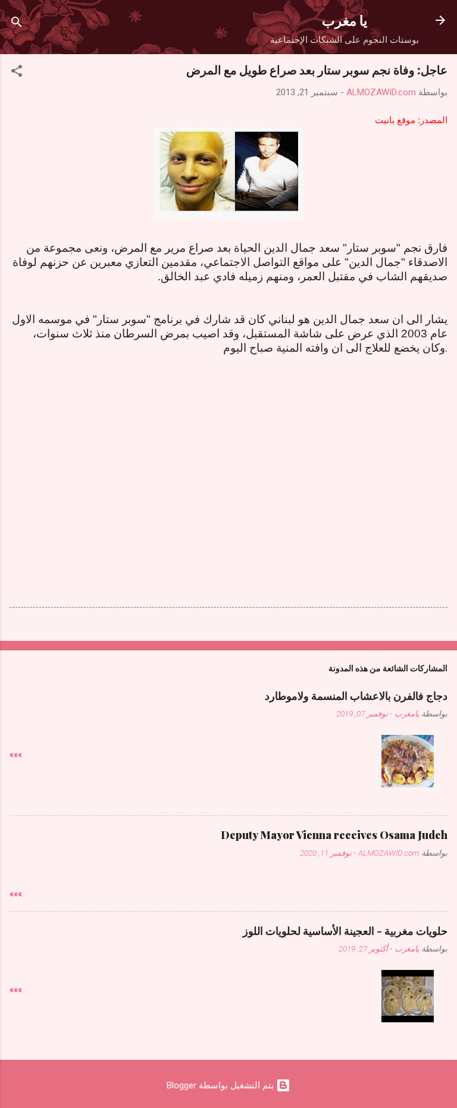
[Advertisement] (228, 448)
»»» (16, 754)
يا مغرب (344, 20)
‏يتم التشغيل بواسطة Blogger (221, 1085)
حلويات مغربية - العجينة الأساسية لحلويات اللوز (345, 931)
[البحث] (17, 24)
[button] (17, 73)
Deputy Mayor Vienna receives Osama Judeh (334, 835)
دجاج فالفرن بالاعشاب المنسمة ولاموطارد (356, 695)
